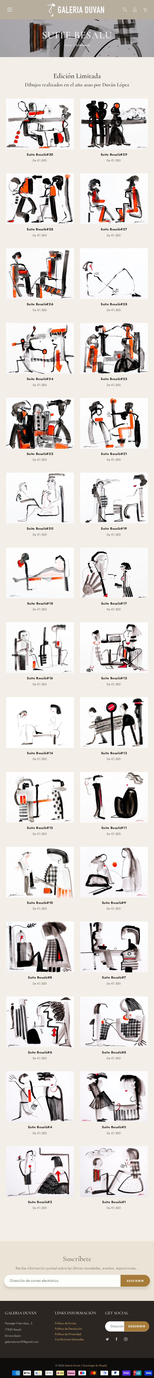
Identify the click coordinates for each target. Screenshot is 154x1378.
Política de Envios (65, 1323)
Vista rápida (40, 124)
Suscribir (135, 1281)
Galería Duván (72, 1365)
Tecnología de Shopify (95, 1365)
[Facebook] (116, 1339)
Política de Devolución (68, 1329)
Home (68, 45)
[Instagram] (125, 1339)
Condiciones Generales (69, 1339)
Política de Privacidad (68, 1334)
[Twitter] (107, 1339)
